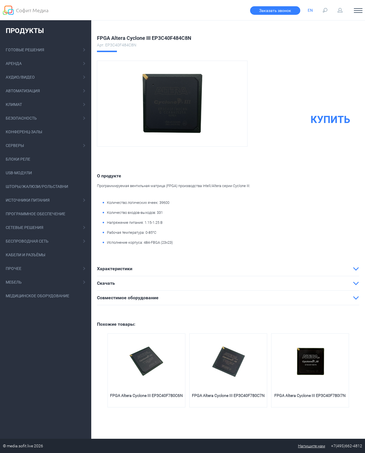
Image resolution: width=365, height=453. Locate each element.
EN (310, 10)
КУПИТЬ (330, 119)
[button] (228, 269)
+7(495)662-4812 (346, 446)
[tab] (228, 269)
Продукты (25, 30)
